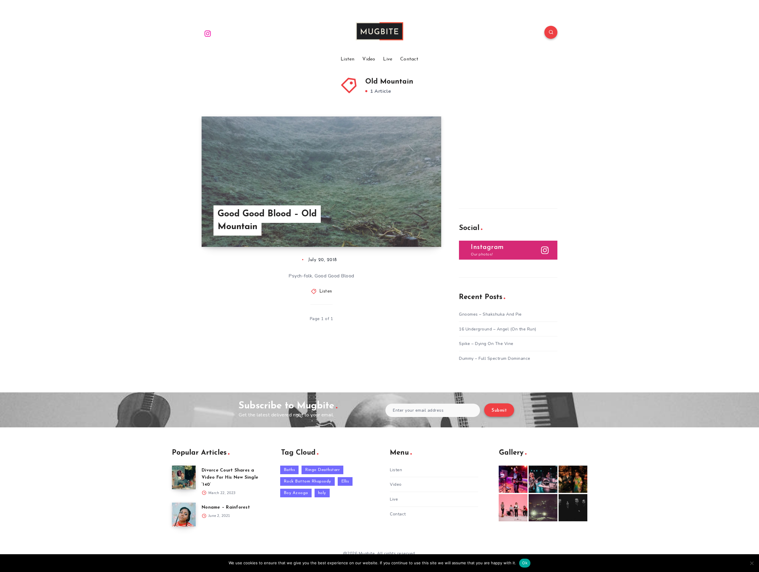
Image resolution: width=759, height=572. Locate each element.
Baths (289, 470)
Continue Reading (413, 229)
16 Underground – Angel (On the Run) (497, 329)
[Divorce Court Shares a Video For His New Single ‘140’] (184, 477)
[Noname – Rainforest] (184, 514)
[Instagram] (207, 33)
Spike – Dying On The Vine (486, 343)
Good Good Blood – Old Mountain (267, 221)
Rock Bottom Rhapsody (307, 481)
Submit (499, 410)
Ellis (345, 481)
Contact (409, 59)
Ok (524, 562)
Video (368, 59)
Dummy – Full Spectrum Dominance (494, 358)
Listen (348, 59)
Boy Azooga (296, 493)
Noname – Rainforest (226, 507)
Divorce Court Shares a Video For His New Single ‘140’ (230, 477)
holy (322, 493)
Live (387, 59)
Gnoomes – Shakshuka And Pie (490, 314)
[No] (752, 563)
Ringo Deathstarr (322, 470)
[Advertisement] (503, 153)
